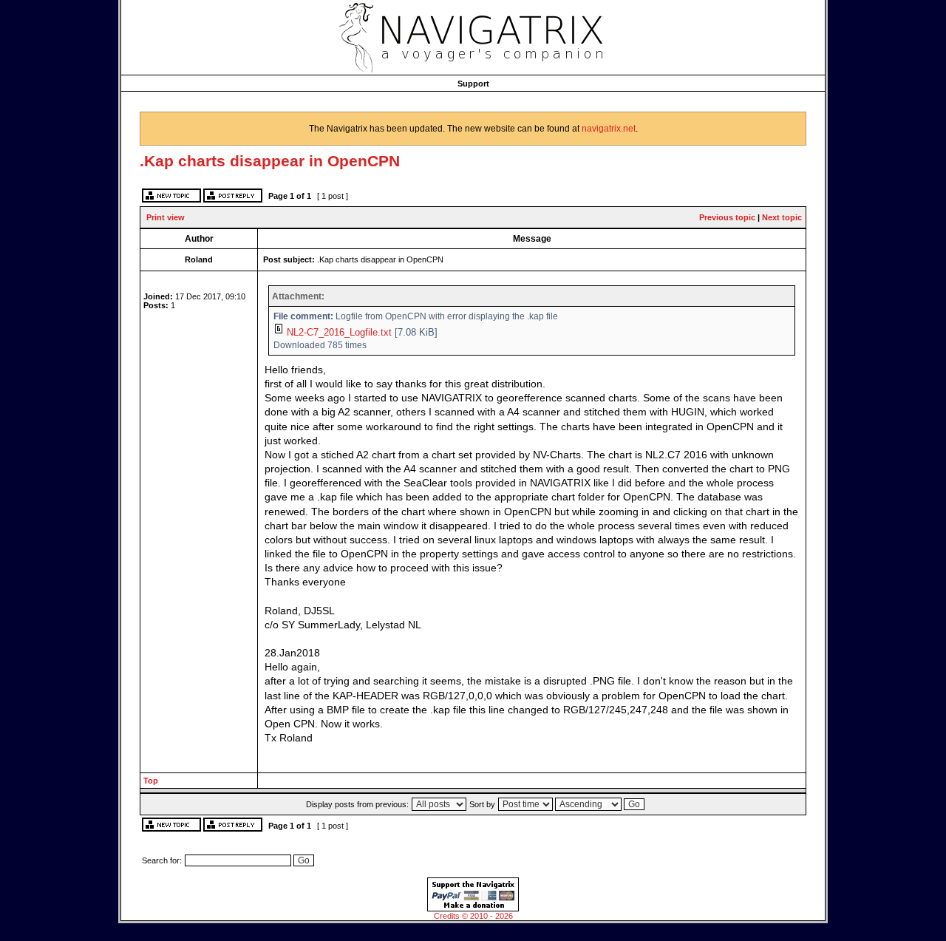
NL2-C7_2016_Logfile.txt (339, 332)
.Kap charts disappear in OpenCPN (270, 160)
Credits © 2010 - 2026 (473, 915)
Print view (165, 217)
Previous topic (727, 217)
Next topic (782, 217)
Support (473, 83)
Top (150, 780)
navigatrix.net (609, 128)
